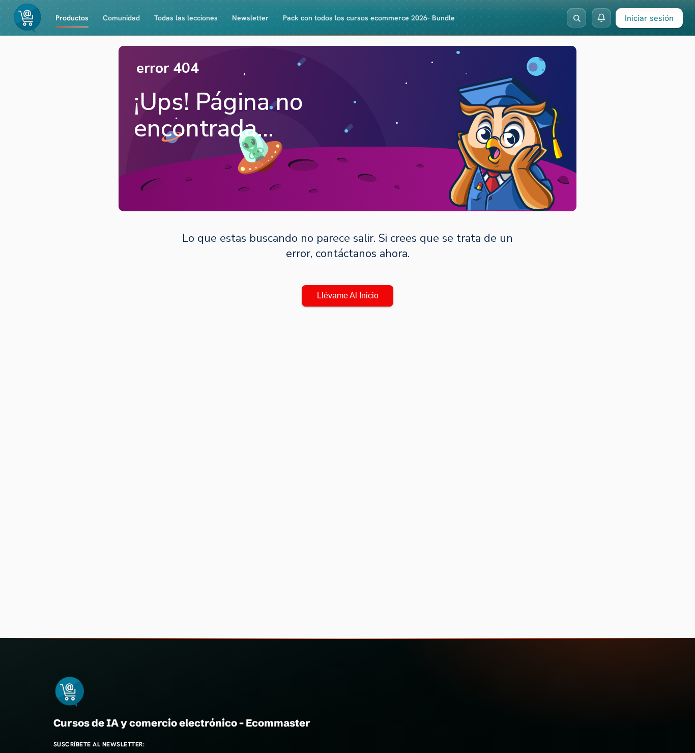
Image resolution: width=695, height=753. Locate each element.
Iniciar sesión (649, 18)
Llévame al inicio (348, 295)
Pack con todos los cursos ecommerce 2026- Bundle (369, 17)
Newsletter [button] (250, 17)
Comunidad (121, 17)
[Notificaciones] (601, 17)
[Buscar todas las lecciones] (576, 17)
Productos (72, 17)
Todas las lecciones (186, 17)
